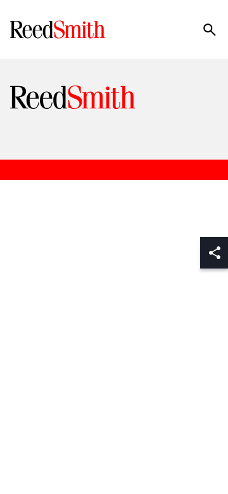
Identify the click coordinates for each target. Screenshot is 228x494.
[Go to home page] (59, 29)
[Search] (209, 30)
